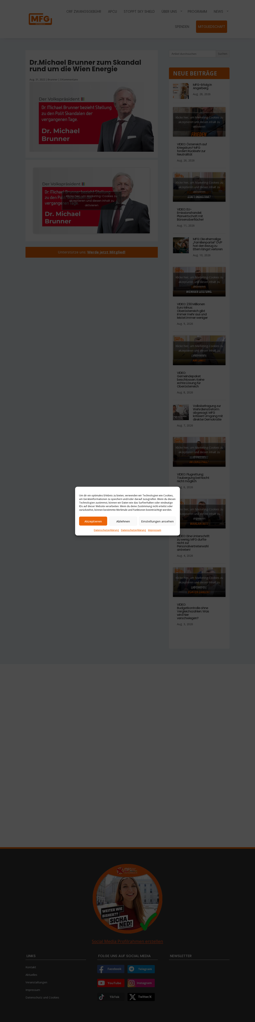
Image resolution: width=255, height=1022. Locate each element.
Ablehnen (123, 521)
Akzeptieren (93, 521)
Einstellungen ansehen (157, 521)
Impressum (154, 530)
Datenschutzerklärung (106, 530)
